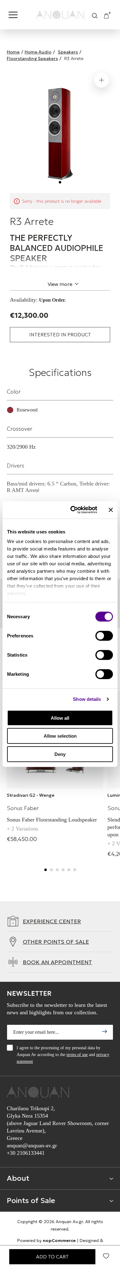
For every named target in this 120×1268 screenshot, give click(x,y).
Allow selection (60, 736)
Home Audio (38, 52)
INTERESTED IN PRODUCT (60, 334)
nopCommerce (59, 1240)
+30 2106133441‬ (26, 1153)
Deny (60, 754)
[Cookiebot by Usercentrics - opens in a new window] (72, 510)
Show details (87, 699)
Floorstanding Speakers (32, 58)
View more (60, 284)
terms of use (77, 1054)
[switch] (104, 635)
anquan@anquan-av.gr (32, 1145)
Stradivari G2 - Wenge (30, 795)
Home (13, 52)
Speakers (68, 52)
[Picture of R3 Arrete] (60, 130)
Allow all (60, 717)
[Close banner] (111, 510)
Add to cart (52, 1256)
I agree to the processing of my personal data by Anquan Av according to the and (63, 1055)
